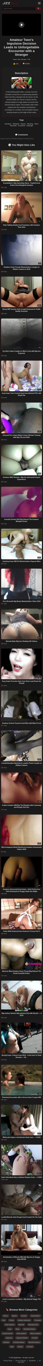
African (5, 1316)
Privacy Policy (8, 1360)
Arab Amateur (35, 1316)
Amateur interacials (24, 1320)
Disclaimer (32, 1360)
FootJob (34, 1338)
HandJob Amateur (29, 1329)
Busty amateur (21, 1333)
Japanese (9, 1338)
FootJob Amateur (18, 1342)
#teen (36, 124)
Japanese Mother (22, 1338)
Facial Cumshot (7, 1333)
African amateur (35, 1333)
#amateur (8, 124)
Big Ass (14, 1316)
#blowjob (16, 124)
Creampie (38, 1320)
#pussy (23, 124)
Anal (3, 1320)
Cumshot (30, 1346)
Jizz (10, 3)
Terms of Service (20, 1360)
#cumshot (21, 126)
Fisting (11, 1320)
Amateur (24, 1316)
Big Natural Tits (33, 1324)
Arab (11, 1346)
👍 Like (16, 64)
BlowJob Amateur (34, 1342)
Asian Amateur (9, 1324)
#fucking (30, 124)
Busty (17, 1329)
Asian (9, 1329)
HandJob (6, 1342)
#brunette (13, 126)
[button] (39, 3)
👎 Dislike (26, 64)
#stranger (29, 126)
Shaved (20, 1346)
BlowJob (21, 1324)
